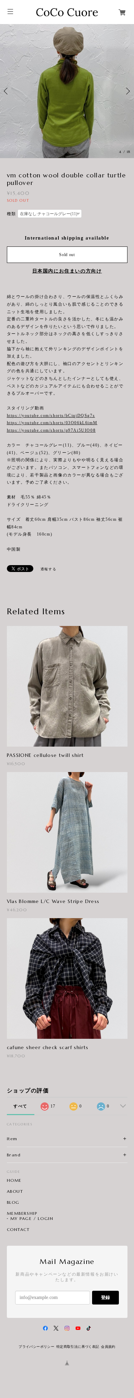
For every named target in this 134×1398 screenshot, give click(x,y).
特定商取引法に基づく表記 (77, 1347)
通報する (48, 569)
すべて (20, 1106)
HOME (14, 1180)
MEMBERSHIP (22, 1213)
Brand (14, 1154)
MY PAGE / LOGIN (32, 1218)
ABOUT (15, 1191)
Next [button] (127, 91)
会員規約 (108, 1347)
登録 (105, 1297)
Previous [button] (7, 91)
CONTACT (18, 1229)
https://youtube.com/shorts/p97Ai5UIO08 (51, 430)
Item (12, 1138)
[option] (67, 91)
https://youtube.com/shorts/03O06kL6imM (52, 422)
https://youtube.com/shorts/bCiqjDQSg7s (51, 415)
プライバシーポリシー (36, 1347)
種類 (11, 213)
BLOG (13, 1202)
